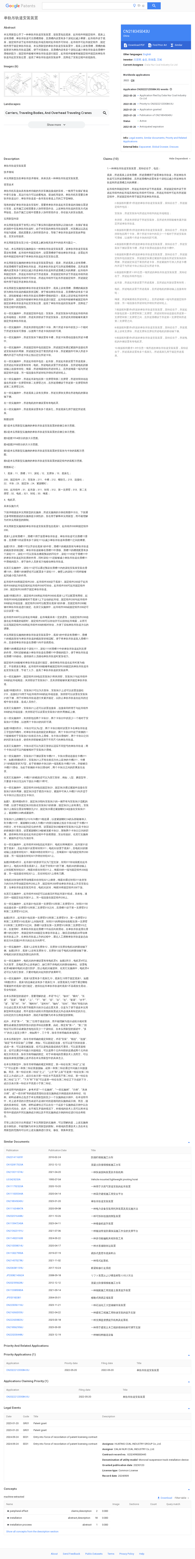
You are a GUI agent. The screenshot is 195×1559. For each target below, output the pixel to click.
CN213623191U (14, 1230)
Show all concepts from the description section (32, 1531)
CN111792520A (14, 1186)
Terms (111, 1553)
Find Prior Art (159, 45)
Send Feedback (71, 1553)
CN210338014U (14, 1245)
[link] (17, 1511)
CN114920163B (14, 1238)
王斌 (159, 59)
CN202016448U (14, 1216)
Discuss (173, 146)
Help (141, 1553)
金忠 (144, 59)
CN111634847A (14, 1208)
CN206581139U (14, 1267)
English (147, 54)
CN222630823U (14, 1319)
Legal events (136, 137)
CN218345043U (14, 1201)
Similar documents (154, 137)
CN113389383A (14, 1290)
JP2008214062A (15, 1275)
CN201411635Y (14, 1157)
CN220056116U (14, 1305)
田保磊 (152, 59)
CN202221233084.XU (17, 1370)
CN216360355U (14, 1312)
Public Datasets (93, 1553)
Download (166, 1497)
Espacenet (145, 146)
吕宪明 (137, 59)
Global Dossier (160, 146)
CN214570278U (14, 1260)
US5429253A (13, 1179)
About (54, 1553)
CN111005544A (14, 1193)
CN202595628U (14, 1282)
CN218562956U (14, 1327)
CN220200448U (14, 1334)
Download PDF (136, 45)
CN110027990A (14, 1253)
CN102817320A (14, 1164)
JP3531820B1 (13, 1297)
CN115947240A (14, 1223)
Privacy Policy (126, 1553)
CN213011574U (14, 1172)
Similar (178, 45)
